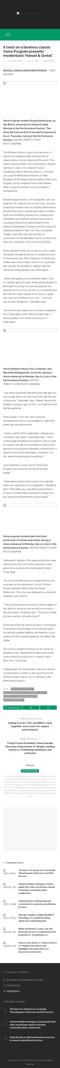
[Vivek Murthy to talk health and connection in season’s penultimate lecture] (9, 902)
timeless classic (26, 696)
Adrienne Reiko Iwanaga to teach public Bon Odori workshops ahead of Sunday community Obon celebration (33, 1024)
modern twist (37, 692)
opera (8, 696)
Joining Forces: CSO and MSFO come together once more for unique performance (30, 726)
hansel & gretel (22, 689)
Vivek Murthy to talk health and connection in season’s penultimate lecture (37, 904)
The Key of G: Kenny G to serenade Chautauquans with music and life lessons (36, 873)
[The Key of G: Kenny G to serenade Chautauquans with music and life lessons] (9, 871)
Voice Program (13, 700)
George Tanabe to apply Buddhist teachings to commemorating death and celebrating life (36, 918)
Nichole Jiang (15, 61)
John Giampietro (15, 692)
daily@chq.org (13, 991)
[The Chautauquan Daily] (30, 14)
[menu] (8, 35)
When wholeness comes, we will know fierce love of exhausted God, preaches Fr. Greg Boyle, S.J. (37, 932)
